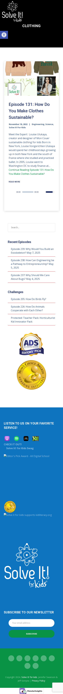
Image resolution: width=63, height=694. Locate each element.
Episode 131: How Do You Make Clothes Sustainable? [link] (29, 111)
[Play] (13, 192)
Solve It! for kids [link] (29, 677)
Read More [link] (14, 182)
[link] (4, 35)
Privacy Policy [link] (38, 680)
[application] (32, 192)
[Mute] (43, 192)
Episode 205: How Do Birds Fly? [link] (28, 299)
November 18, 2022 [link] (18, 124)
